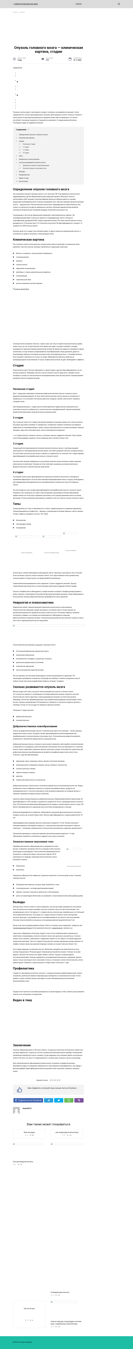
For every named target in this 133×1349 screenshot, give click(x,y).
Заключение (23, 181)
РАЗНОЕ (79, 4)
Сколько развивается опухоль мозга (32, 162)
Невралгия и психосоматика (29, 159)
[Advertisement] (48, 29)
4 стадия (26, 153)
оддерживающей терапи (23, 928)
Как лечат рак (29, 1308)
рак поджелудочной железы (67, 1132)
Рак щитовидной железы (23, 1162)
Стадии (21, 141)
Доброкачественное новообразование (36, 165)
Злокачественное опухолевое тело (34, 168)
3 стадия (26, 150)
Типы (21, 156)
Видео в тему (24, 178)
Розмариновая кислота (60, 1292)
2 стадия (26, 147)
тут (71, 928)
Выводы (22, 171)
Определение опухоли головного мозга (33, 135)
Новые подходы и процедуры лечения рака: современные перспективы (66, 1322)
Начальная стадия (29, 144)
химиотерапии (57, 928)
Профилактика (24, 175)
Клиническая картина (26, 138)
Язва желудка (29, 1132)
